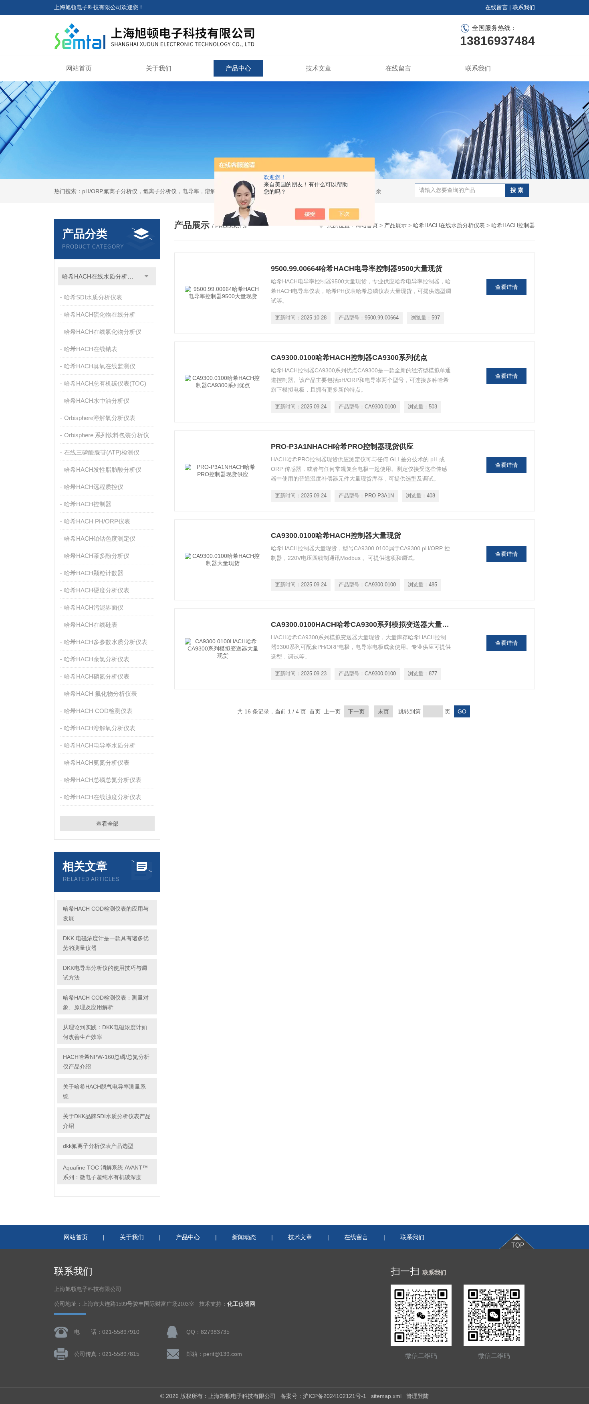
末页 (383, 711)
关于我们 (158, 68)
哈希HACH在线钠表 (90, 348)
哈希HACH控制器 (87, 504)
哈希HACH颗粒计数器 (93, 573)
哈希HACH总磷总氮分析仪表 (102, 779)
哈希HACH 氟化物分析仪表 (100, 693)
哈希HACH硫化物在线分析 (99, 314)
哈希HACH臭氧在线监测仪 (99, 366)
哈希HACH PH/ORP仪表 (97, 521)
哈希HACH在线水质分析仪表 (100, 276)
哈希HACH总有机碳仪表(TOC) (105, 383)
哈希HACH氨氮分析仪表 (96, 762)
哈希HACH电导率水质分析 (99, 745)
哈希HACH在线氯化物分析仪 (102, 331)
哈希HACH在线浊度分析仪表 (102, 797)
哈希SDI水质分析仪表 (93, 297)
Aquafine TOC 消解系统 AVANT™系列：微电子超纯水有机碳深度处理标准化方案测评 (105, 1173)
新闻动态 (244, 1237)
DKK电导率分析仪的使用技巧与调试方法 (105, 973)
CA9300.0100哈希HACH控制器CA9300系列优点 (349, 358)
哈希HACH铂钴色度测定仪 (99, 538)
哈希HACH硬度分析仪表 (96, 590)
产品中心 (238, 68)
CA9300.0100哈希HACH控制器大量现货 (336, 535)
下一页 (356, 711)
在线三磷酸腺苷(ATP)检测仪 (101, 452)
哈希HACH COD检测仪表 (98, 710)
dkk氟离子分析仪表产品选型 (98, 1146)
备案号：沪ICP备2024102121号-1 (323, 1396)
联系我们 (523, 7)
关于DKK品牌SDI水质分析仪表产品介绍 (107, 1121)
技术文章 (318, 68)
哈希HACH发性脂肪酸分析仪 (102, 469)
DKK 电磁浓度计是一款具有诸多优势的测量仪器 (106, 943)
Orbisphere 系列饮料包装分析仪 (106, 435)
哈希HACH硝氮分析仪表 (96, 676)
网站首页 (79, 68)
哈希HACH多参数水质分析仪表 (105, 641)
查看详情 (506, 287)
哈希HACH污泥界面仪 (93, 607)
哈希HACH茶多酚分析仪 (96, 555)
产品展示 (395, 225)
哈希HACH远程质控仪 (93, 486)
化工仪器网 (241, 1304)
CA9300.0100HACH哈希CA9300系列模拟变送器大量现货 (361, 624)
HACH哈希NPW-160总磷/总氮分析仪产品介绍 (106, 1062)
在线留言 (496, 7)
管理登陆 (417, 1396)
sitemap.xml (386, 1396)
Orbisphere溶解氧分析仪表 (99, 417)
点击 (146, 276)
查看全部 (107, 823)
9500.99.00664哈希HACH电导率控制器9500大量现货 (356, 269)
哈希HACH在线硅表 (90, 624)
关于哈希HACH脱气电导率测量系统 (104, 1091)
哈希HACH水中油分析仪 (96, 400)
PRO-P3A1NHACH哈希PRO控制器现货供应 (342, 446)
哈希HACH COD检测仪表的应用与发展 (106, 913)
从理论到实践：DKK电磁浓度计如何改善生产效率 (105, 1032)
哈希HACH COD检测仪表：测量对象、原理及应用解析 (106, 1002)
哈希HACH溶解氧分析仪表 (99, 728)
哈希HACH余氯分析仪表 (96, 659)
